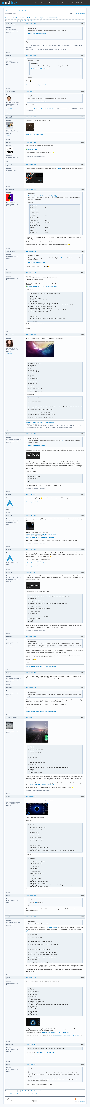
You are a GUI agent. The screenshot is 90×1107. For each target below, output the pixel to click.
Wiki (58, 2)
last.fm (31, 134)
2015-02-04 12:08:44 (31, 24)
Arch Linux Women (37, 422)
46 (22, 21)
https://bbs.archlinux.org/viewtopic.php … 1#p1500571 (41, 534)
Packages (44, 2)
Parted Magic (29, 502)
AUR (77, 2)
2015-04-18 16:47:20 (31, 494)
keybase (36, 134)
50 (34, 21)
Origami (40, 85)
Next (44, 21)
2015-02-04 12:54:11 (31, 55)
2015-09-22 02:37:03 (31, 1044)
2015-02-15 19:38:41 (31, 272)
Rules (11, 10)
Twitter (41, 134)
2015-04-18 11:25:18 (31, 434)
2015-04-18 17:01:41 (31, 549)
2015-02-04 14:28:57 (31, 91)
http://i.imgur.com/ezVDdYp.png (45, 1052)
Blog (55, 666)
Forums (51, 2)
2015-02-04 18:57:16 (31, 142)
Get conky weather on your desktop (35, 666)
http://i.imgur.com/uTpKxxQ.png (35, 562)
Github (27, 134)
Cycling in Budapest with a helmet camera (46, 108)
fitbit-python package (52, 927)
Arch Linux (9, 2)
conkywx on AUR (49, 666)
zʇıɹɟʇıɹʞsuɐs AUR (30, 108)
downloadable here (40, 324)
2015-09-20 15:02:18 (31, 977)
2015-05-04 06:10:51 (31, 687)
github (44, 85)
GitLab (64, 2)
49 (31, 21)
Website (10, 108)
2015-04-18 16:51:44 (31, 515)
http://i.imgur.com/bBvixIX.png (36, 262)
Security (70, 2)
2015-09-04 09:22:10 (31, 895)
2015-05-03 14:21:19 (31, 636)
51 (37, 21)
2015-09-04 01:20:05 (31, 796)
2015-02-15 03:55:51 (31, 189)
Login (26, 10)
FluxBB (82, 1101)
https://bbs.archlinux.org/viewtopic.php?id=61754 (66, 1035)
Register (21, 10)
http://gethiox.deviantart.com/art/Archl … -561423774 (56, 1032)
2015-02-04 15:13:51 (31, 117)
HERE (59, 168)
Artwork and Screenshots (21, 18)
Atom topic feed (81, 1099)
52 (40, 21)
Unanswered (81, 13)
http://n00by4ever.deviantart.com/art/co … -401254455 (40, 537)
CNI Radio (35, 502)
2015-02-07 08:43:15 (31, 165)
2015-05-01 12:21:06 (31, 572)
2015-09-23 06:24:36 (31, 1064)
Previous (12, 21)
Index (6, 10)
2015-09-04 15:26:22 (31, 917)
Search (16, 10)
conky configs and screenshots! (45, 18)
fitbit (47, 800)
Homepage (28, 422)
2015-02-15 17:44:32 (31, 251)
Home (36, 2)
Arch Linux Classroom (48, 422)
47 (25, 21)
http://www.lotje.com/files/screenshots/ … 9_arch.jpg (42, 196)
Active (75, 13)
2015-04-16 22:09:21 (31, 335)
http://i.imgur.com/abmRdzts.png (37, 33)
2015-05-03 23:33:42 (31, 673)
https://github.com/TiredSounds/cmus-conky (42, 784)
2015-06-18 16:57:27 (31, 717)
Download (84, 2)
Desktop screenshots (31, 85)
